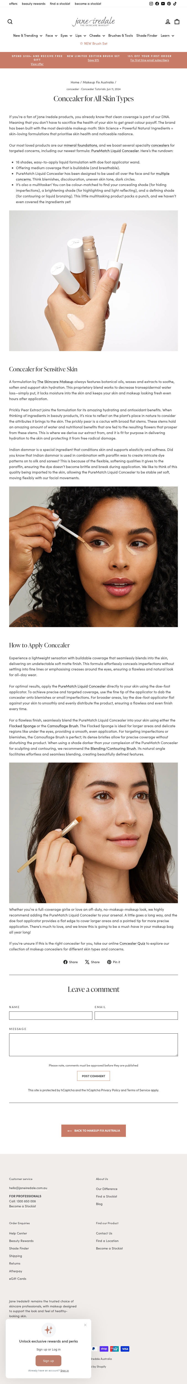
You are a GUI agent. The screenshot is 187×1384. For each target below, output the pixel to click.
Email (100, 1007)
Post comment (93, 1076)
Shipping (15, 1256)
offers (13, 3)
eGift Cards (17, 1278)
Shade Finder (146, 35)
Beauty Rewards (21, 1241)
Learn (166, 35)
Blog (99, 1204)
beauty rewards (33, 3)
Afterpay (15, 1271)
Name (14, 1007)
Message (17, 1029)
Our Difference (106, 1189)
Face (50, 35)
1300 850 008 (26, 1201)
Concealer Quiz (132, 943)
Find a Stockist (106, 1196)
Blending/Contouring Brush (113, 748)
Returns (14, 1263)
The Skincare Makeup (55, 381)
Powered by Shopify (93, 1366)
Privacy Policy (110, 1090)
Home (75, 82)
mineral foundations (80, 145)
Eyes (65, 35)
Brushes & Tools (120, 35)
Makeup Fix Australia (98, 82)
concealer (73, 89)
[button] (150, 58)
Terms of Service (138, 1090)
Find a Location (107, 1241)
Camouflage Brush (62, 725)
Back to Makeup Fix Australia (97, 1130)
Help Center (18, 1233)
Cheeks (95, 35)
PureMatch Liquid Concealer (115, 150)
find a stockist (60, 3)
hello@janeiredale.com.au (28, 1188)
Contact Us (104, 1233)
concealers (160, 145)
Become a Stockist (22, 1206)
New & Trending (26, 35)
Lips (79, 35)
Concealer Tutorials (93, 89)
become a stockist (88, 3)
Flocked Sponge (22, 725)
